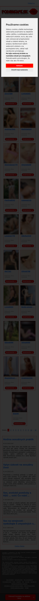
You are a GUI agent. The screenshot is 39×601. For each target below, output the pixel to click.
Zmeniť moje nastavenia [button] (19, 70)
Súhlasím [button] (19, 65)
